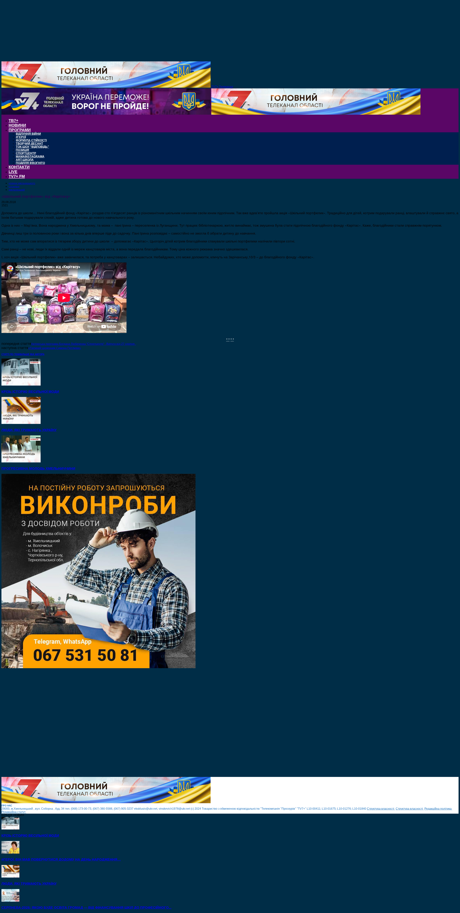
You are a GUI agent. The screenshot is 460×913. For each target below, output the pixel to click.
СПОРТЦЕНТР (26, 153)
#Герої (21, 137)
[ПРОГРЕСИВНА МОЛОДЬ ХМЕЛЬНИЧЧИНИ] (21, 461)
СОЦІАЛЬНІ (14, 187)
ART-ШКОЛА (25, 159)
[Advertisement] (109, 723)
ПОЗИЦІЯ (22, 150)
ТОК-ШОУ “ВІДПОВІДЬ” (32, 146)
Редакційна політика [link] (438, 808)
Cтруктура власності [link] (381, 808)
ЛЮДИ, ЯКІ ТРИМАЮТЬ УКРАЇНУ (29, 430)
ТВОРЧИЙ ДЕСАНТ (29, 143)
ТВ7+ (13, 120)
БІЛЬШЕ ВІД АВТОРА (32, 354)
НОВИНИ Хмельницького (22, 183)
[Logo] (106, 113)
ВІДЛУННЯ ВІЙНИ (28, 133)
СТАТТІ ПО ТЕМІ (10, 354)
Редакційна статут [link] (13, 811)
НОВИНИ (17, 125)
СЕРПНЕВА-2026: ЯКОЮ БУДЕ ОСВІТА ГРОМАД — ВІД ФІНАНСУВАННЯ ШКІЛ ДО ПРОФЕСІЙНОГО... (86, 907)
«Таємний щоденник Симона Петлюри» (54, 348)
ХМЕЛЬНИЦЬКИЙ (17, 190)
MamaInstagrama (30, 156)
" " (228, 339)
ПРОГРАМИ (20, 130)
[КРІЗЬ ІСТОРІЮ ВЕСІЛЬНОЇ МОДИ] (21, 384)
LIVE (13, 171)
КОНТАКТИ (19, 167)
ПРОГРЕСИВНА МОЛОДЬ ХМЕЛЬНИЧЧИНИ (38, 468)
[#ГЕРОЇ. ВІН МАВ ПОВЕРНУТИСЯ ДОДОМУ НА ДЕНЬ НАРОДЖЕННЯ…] (10, 852)
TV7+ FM (17, 176)
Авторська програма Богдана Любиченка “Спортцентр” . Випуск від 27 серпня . (83, 343)
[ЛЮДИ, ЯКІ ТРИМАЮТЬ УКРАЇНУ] (21, 422)
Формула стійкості (31, 140)
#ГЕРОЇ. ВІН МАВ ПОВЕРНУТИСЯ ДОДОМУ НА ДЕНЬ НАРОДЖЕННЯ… (61, 859)
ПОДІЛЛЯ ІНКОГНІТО (30, 163)
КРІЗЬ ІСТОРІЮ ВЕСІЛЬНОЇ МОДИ (30, 391)
